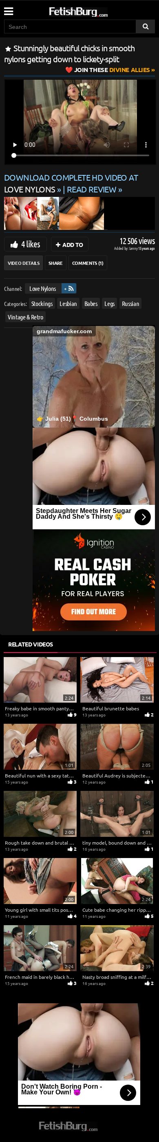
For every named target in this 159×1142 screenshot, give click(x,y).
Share (55, 263)
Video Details (23, 263)
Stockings (42, 303)
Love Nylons (42, 288)
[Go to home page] (94, 10)
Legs (109, 303)
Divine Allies (112, 70)
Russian (130, 303)
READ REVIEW (92, 189)
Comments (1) (88, 263)
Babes (90, 303)
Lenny (134, 248)
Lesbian (68, 303)
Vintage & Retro (25, 316)
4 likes (30, 243)
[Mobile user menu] (8, 8)
